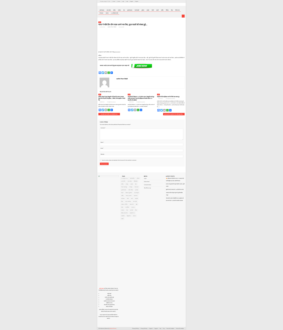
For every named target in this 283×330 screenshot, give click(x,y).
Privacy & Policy (135, 328)
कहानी (157, 10)
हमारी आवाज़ (102, 10)
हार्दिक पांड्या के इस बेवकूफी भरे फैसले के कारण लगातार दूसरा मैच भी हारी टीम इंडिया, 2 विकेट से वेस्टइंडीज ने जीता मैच (111, 98)
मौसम (122, 207)
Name (102, 142)
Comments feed (147, 184)
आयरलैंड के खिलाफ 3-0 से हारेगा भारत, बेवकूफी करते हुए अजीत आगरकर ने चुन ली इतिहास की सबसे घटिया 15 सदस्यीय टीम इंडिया (141, 98)
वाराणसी (131, 210)
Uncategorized (124, 178)
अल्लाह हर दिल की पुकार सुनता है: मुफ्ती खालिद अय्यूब (174, 194)
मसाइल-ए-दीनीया (124, 204)
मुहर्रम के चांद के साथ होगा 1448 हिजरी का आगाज (175, 189)
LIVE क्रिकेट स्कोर (114, 13)
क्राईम (148, 10)
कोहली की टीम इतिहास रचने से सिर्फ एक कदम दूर (168, 97)
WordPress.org (147, 188)
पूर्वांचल (143, 10)
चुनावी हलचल (129, 10)
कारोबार (119, 10)
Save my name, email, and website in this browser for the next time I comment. (119, 160)
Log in (145, 178)
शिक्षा (172, 10)
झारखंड (136, 190)
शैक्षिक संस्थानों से (124, 213)
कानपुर (127, 184)
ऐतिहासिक (135, 181)
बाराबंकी (136, 198)
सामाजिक (123, 216)
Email (102, 148)
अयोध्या (138, 178)
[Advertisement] (141, 39)
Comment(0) (121, 27)
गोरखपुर (130, 187)
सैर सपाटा (101, 13)
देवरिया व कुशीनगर (129, 193)
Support (151, 328)
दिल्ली (122, 193)
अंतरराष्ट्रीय (132, 178)
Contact (113, 1)
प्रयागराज (135, 195)
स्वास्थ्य (107, 13)
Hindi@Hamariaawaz (111, 102)
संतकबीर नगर (132, 213)
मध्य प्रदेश (135, 201)
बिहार (122, 201)
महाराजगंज (132, 204)
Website (102, 154)
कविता (114, 10)
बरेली (128, 198)
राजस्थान (133, 207)
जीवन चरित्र (130, 190)
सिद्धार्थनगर (129, 216)
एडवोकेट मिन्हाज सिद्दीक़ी (112, 27)
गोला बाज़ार (136, 187)
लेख (127, 210)
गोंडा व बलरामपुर (124, 187)
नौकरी (153, 10)
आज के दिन (123, 181)
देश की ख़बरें (137, 10)
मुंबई (136, 204)
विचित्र (167, 10)
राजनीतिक (127, 207)
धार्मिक (162, 10)
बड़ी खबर (123, 198)
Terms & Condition (170, 328)
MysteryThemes (113, 328)
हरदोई (122, 218)
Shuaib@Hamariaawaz (170, 98)
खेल (124, 10)
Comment (103, 128)
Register (131, 1)
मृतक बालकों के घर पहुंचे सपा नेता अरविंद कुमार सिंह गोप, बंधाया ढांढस (174, 114)
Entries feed (146, 181)
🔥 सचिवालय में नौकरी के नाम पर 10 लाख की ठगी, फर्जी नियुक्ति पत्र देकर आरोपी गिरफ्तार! (175, 179)
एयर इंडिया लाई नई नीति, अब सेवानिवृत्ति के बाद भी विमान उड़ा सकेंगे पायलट (110, 114)
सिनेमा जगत (177, 10)
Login (123, 1)
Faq (160, 328)
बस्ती (132, 198)
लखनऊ (122, 210)
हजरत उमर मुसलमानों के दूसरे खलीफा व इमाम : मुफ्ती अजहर (175, 185)
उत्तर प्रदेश (109, 10)
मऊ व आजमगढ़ (128, 201)
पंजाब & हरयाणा (129, 195)
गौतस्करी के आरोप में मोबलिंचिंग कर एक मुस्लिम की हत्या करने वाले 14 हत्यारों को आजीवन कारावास (175, 199)
